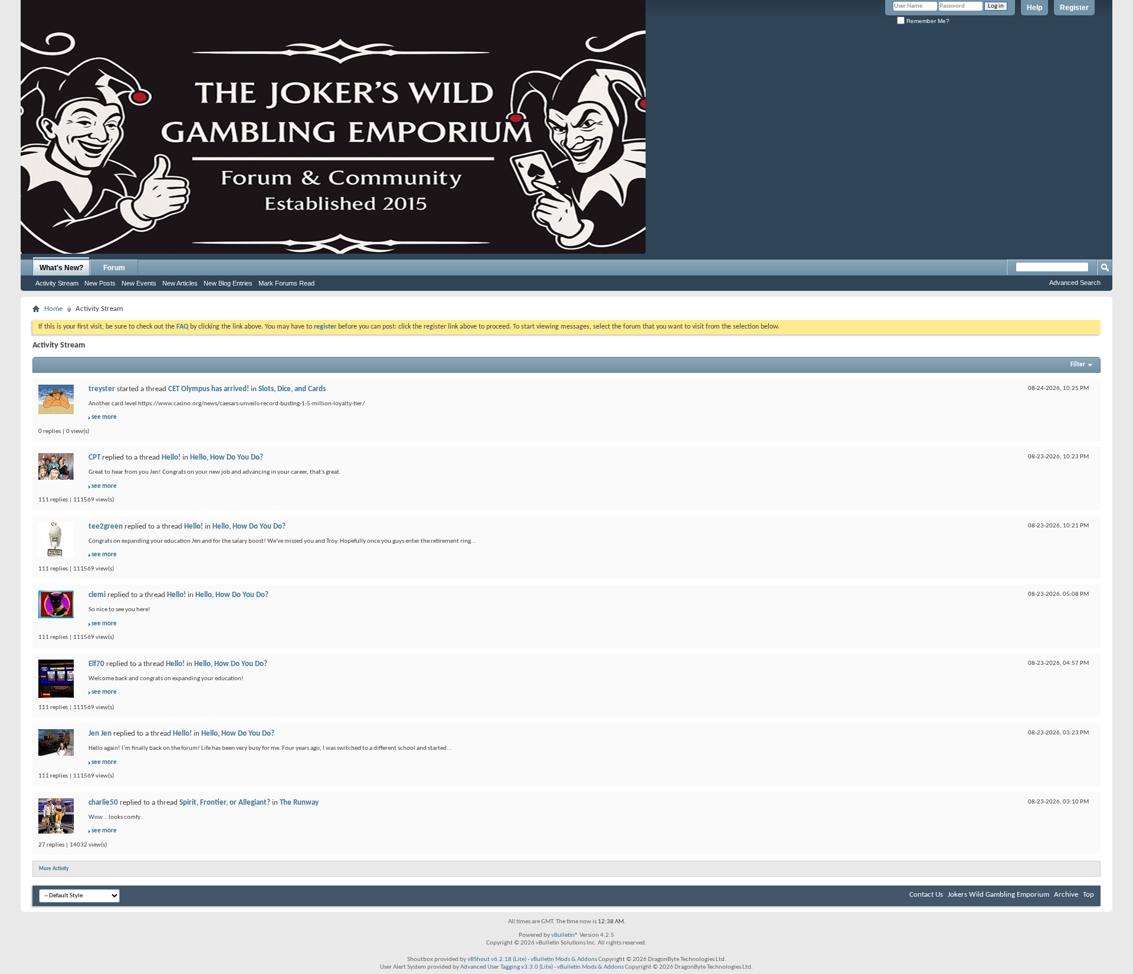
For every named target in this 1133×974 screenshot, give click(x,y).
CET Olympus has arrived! (208, 389)
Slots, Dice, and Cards (292, 389)
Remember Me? (927, 21)
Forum (114, 268)
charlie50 (103, 802)
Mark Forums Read (286, 283)
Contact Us (926, 894)
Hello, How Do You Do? (226, 457)
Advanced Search (1075, 282)
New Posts (100, 283)
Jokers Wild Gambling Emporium (998, 894)
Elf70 (96, 664)
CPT (94, 457)
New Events (139, 283)
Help (1034, 8)
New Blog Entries (228, 283)
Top (1088, 894)
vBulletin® (564, 935)
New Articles (180, 283)
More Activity (53, 868)
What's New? (61, 268)
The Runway (299, 802)
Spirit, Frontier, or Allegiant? (224, 802)
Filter (1077, 365)
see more (104, 417)
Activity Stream (56, 283)
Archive (1066, 894)
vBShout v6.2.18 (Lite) (496, 959)
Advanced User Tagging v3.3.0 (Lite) (506, 967)
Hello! (171, 457)
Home (53, 309)
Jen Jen (100, 733)
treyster (102, 389)
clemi (97, 595)
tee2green (106, 526)
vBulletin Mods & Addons (564, 959)
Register (1074, 8)
